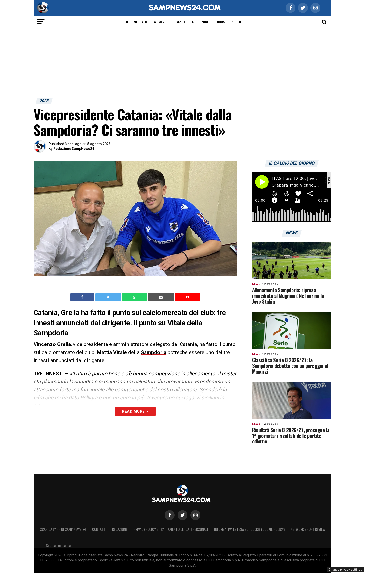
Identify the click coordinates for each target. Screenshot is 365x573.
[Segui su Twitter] (182, 515)
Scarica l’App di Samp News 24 (63, 529)
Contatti (99, 529)
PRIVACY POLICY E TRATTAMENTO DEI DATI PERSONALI (170, 529)
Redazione (119, 529)
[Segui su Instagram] (195, 515)
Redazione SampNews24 (73, 149)
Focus (220, 21)
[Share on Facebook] (83, 297)
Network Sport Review (308, 529)
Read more (133, 411)
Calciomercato (135, 21)
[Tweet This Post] (108, 297)
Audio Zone (200, 21)
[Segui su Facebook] (170, 515)
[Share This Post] (135, 297)
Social (237, 21)
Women (159, 21)
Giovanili (178, 21)
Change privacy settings (345, 569)
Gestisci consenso (59, 545)
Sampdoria (153, 352)
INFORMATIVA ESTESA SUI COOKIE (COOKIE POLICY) (249, 529)
